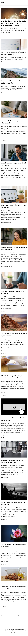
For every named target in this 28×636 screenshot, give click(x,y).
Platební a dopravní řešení (6, 308)
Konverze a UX (4, 137)
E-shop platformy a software (6, 266)
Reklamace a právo (4, 561)
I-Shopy (3, 2)
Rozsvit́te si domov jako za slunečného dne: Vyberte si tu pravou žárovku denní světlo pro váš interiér (13, 23)
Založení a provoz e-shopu (6, 222)
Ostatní (2, 35)
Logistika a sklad (4, 477)
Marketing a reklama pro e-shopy (7, 180)
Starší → (25, 615)
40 (18, 615)
